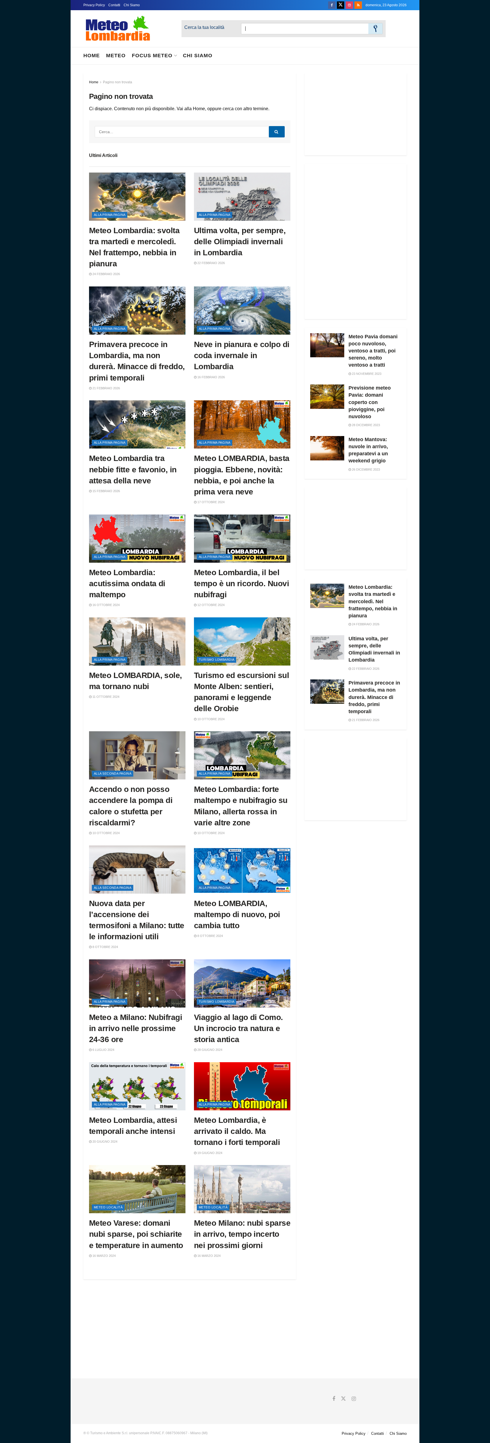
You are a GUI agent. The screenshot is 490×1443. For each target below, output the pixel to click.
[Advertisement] (355, 114)
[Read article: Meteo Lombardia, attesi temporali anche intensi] (137, 1086)
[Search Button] (277, 131)
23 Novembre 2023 (366, 373)
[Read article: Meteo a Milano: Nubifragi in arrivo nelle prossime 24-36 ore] (137, 983)
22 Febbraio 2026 (211, 263)
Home (91, 55)
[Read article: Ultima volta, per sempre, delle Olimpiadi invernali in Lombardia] (242, 197)
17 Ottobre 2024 (211, 502)
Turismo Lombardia (216, 659)
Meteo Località (108, 1207)
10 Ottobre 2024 (211, 719)
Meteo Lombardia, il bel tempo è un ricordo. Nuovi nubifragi (241, 583)
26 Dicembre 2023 (365, 469)
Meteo (116, 55)
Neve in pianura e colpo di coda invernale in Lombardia (241, 355)
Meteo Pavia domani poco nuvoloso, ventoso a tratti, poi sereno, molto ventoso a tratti (373, 351)
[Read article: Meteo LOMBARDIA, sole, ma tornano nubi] (137, 641)
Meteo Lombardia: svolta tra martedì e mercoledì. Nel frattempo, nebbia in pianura (373, 601)
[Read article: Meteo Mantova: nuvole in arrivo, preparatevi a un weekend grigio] (327, 448)
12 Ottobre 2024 (211, 605)
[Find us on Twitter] (340, 5)
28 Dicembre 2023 (365, 425)
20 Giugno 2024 (104, 1141)
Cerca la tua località (204, 27)
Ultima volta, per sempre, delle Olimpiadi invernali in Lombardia (240, 241)
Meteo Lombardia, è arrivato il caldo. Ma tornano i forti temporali (237, 1131)
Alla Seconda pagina (112, 773)
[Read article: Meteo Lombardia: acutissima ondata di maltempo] (137, 539)
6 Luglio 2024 (103, 1049)
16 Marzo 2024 (104, 1255)
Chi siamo (197, 55)
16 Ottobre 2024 (106, 605)
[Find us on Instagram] (349, 5)
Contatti (114, 5)
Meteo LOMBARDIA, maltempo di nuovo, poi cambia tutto (237, 914)
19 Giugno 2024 (209, 1153)
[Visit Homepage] (118, 28)
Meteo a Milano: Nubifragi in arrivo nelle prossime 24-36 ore (135, 1028)
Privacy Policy (94, 5)
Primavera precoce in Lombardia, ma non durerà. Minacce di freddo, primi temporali (374, 697)
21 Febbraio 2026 (106, 388)
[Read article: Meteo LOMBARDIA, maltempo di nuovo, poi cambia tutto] (242, 869)
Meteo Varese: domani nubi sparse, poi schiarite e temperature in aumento (136, 1234)
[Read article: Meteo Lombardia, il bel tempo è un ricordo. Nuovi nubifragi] (242, 539)
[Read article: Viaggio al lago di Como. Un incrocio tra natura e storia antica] (242, 983)
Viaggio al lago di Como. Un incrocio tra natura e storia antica (238, 1028)
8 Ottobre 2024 (105, 947)
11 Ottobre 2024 (105, 696)
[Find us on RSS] (358, 5)
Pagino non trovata (117, 82)
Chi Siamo (132, 5)
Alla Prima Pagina (109, 214)
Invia (375, 28)
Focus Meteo (152, 55)
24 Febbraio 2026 (106, 274)
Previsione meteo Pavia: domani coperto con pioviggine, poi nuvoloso (370, 402)
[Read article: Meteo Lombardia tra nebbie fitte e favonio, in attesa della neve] (137, 424)
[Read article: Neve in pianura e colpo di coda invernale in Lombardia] (242, 310)
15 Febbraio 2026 (106, 491)
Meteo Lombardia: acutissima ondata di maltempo (127, 583)
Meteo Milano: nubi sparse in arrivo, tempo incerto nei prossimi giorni (242, 1234)
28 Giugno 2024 (209, 1049)
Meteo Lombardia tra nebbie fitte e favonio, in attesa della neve (132, 469)
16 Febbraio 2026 (211, 377)
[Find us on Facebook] (331, 5)
